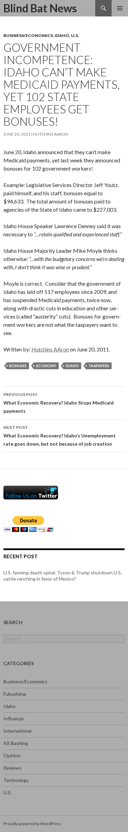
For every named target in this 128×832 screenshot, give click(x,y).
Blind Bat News (40, 8)
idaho (72, 365)
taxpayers (98, 365)
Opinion (11, 755)
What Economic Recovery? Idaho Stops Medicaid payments (58, 403)
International (17, 731)
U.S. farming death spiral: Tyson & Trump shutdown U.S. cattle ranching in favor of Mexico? (62, 576)
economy (46, 365)
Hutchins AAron (50, 134)
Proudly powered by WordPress (32, 823)
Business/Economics (28, 35)
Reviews (12, 768)
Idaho (62, 35)
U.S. (75, 35)
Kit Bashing (15, 743)
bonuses (18, 365)
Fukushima (14, 694)
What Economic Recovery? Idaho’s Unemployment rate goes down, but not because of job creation (59, 436)
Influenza (13, 718)
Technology (16, 780)
